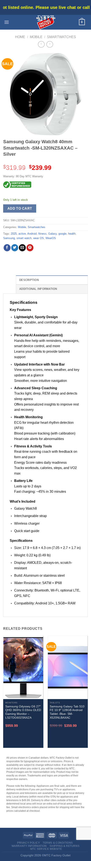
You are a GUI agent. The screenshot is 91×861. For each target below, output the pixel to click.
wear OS (38, 238)
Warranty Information (29, 845)
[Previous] (3, 693)
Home (20, 37)
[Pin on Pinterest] (29, 247)
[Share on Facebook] (7, 247)
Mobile (36, 37)
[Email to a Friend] (22, 247)
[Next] (88, 693)
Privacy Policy (28, 842)
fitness (42, 233)
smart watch (24, 238)
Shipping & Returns (64, 845)
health (72, 233)
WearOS (51, 238)
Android (32, 233)
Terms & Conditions (58, 842)
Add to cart (19, 208)
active (22, 233)
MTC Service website (46, 848)
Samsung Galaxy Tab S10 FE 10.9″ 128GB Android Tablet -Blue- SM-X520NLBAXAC (67, 712)
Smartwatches (61, 37)
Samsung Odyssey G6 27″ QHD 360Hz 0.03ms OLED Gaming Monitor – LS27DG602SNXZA (23, 712)
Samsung (9, 238)
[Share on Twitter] (14, 247)
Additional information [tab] (38, 288)
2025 (14, 233)
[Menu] (6, 22)
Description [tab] (29, 280)
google (62, 233)
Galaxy (52, 233)
